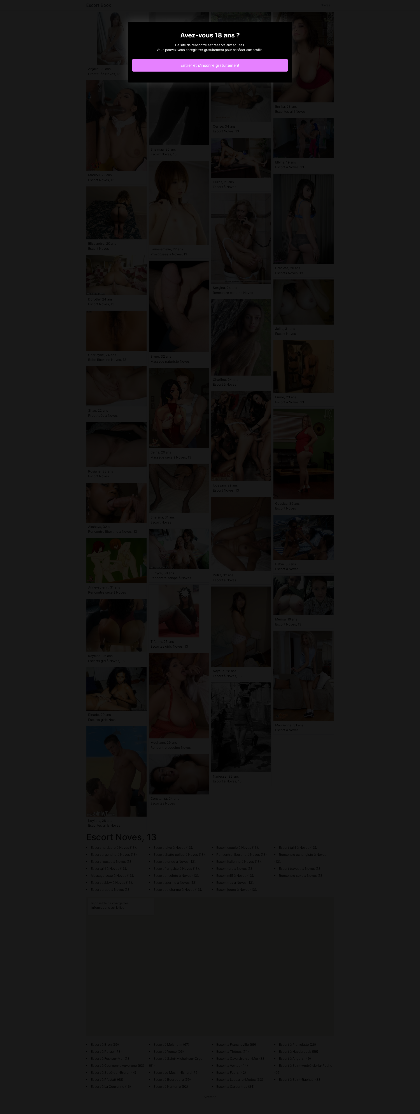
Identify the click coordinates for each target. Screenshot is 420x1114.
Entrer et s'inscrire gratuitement (210, 65)
